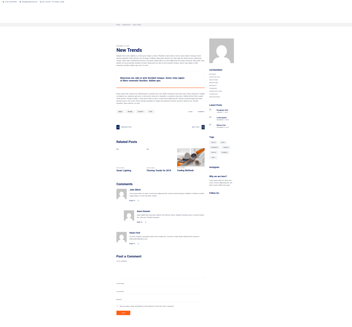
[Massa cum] (212, 126)
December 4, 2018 (223, 127)
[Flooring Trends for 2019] (160, 157)
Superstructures (215, 91)
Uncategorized (214, 97)
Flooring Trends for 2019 (159, 170)
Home (118, 25)
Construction (214, 77)
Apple (120, 111)
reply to (132, 201)
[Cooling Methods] (191, 157)
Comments (201, 111)
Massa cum (221, 125)
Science (140, 111)
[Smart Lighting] (130, 157)
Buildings (212, 74)
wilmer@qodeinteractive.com (29, 2)
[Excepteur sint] (212, 111)
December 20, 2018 (122, 46)
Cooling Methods (185, 170)
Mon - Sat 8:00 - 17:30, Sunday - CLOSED (53, 2)
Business (214, 147)
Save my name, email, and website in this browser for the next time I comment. (147, 306)
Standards (213, 88)
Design (130, 111)
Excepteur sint (222, 110)
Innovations (213, 83)
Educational (126, 25)
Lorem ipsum (222, 117)
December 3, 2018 (223, 120)
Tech (150, 111)
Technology (213, 94)
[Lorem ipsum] (212, 119)
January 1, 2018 (222, 112)
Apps (223, 142)
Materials (213, 85)
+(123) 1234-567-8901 (11, 2)
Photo (213, 152)
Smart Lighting (123, 170)
